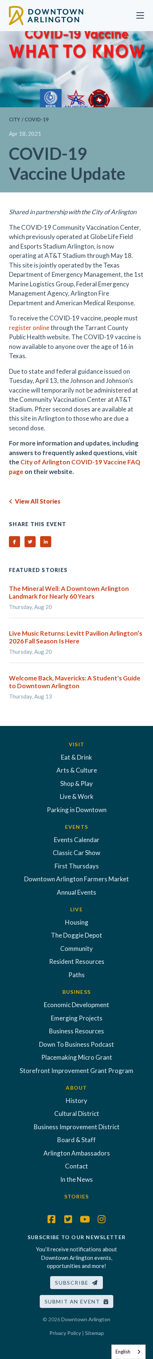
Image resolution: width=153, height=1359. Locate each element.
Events (76, 827)
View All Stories (37, 501)
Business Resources (76, 1031)
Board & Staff (76, 1140)
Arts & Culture (76, 770)
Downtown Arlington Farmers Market (76, 879)
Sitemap (94, 1333)
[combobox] (128, 1352)
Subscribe (73, 1282)
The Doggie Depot (76, 935)
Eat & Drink (76, 757)
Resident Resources (76, 961)
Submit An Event (74, 1301)
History (76, 1100)
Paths (76, 975)
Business (76, 992)
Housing (76, 922)
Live (76, 909)
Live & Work (77, 796)
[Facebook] (51, 1219)
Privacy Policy (65, 1333)
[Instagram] (101, 1219)
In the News (76, 1179)
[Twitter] (68, 1219)
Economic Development (76, 1005)
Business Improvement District (77, 1127)
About (76, 1087)
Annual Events (76, 892)
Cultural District (76, 1113)
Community (76, 948)
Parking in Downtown (77, 810)
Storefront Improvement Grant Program (76, 1070)
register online (29, 328)
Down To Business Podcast (76, 1044)
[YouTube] (85, 1219)
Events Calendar (77, 840)
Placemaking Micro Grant (76, 1057)
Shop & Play (76, 783)
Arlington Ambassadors (76, 1153)
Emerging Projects (76, 1018)
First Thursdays (77, 866)
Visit (76, 744)
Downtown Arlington (85, 1319)
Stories (76, 1196)
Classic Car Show (76, 853)
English (122, 1352)
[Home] (46, 14)
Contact (76, 1166)
